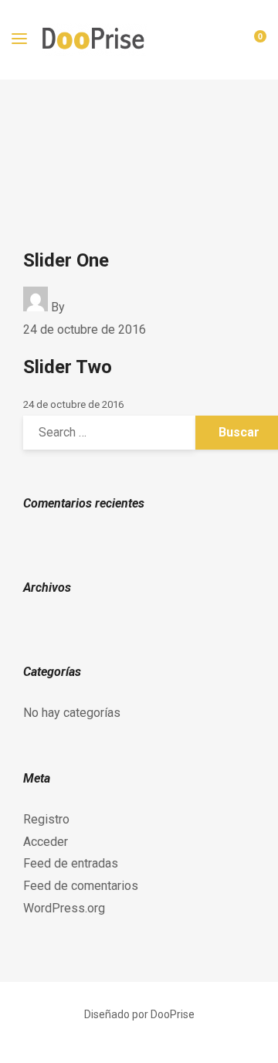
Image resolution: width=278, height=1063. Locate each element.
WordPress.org (64, 908)
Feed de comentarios (80, 885)
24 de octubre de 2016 (84, 329)
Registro (46, 819)
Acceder (45, 841)
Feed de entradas (70, 863)
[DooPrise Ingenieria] (94, 39)
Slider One (66, 260)
